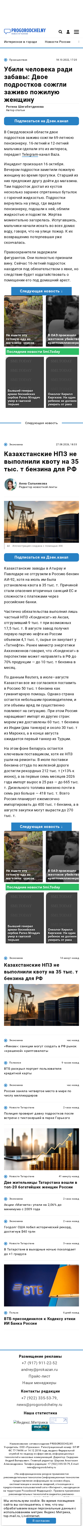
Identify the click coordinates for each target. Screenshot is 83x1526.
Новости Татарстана (21, 1107)
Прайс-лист (39, 1376)
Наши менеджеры (39, 1383)
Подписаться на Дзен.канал (41, 121)
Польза (13, 1312)
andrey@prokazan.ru (39, 1369)
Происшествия (18, 59)
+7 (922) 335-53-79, (39, 1398)
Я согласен (41, 1521)
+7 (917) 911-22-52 (39, 1363)
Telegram (30, 154)
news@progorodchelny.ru (39, 1404)
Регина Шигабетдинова (25, 106)
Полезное (15, 1062)
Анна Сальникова (33, 483)
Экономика (16, 444)
